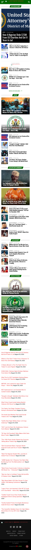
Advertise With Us (11, 533)
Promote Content (21, 533)
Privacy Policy (21, 531)
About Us (8, 531)
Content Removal (13, 535)
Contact (14, 531)
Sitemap (21, 535)
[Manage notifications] (27, 546)
